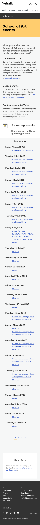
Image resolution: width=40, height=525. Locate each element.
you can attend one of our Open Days (19, 469)
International (23, 10)
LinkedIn (7, 513)
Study (4, 10)
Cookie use (25, 488)
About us (6, 488)
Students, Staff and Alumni (30, 4)
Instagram (14, 513)
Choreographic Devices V (22, 150)
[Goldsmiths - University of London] (7, 3)
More (34, 10)
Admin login (7, 508)
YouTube (18, 513)
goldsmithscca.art (12, 78)
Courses (12, 10)
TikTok (11, 513)
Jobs (4, 495)
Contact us (7, 490)
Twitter (3, 513)
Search (35, 4)
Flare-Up (15, 242)
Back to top (33, 513)
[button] (36, 16)
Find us (5, 493)
